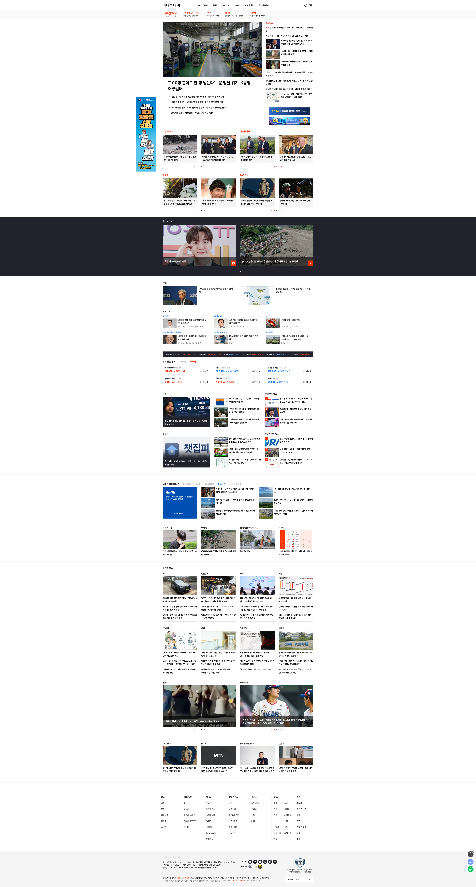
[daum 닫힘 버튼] (473, 859)
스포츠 (243, 682)
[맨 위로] (471, 877)
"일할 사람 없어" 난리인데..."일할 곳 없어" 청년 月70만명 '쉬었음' (197, 102)
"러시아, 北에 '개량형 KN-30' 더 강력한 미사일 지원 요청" (297, 53)
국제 (280, 628)
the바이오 (249, 5)
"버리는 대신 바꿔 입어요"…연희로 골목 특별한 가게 (296, 63)
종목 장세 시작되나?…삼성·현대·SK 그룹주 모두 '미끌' (287, 36)
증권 (215, 5)
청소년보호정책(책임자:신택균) (201, 878)
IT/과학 (166, 628)
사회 (203, 628)
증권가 (163, 827)
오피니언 (167, 311)
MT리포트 (203, 5)
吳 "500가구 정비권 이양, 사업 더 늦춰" (256, 669)
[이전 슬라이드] (195, 167)
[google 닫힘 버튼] (473, 852)
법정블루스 (210, 821)
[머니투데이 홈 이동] (171, 857)
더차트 (282, 527)
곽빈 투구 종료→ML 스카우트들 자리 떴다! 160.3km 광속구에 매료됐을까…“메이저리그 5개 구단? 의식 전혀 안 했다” (274, 721)
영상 (298, 815)
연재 (253, 815)
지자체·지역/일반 (190, 821)
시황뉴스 (164, 803)
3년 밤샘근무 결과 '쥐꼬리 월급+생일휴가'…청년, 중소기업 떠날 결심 (198, 107)
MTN (204, 743)
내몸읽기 (232, 809)
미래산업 (277, 833)
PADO (243, 175)
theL (237, 5)
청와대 (186, 809)
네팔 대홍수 (168, 131)
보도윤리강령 (264, 878)
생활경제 (204, 573)
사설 (165, 282)
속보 (275, 839)
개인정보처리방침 (183, 878)
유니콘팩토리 (265, 5)
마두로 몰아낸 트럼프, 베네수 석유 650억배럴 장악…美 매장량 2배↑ (296, 42)
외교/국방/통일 (189, 815)
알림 (298, 839)
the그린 (232, 833)
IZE (280, 743)
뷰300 (186, 827)
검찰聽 (209, 827)
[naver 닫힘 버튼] (473, 867)
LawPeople (211, 833)
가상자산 (164, 821)
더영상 (204, 527)
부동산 (166, 434)
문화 (286, 821)
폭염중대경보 (245, 551)
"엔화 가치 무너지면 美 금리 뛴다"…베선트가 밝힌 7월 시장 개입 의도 (289, 74)
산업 (164, 573)
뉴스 (230, 803)
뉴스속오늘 (168, 527)
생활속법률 (210, 815)
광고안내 (224, 878)
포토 (298, 821)
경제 (241, 573)
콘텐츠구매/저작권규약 (243, 878)
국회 (185, 803)
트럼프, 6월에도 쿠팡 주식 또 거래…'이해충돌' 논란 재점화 (289, 89)
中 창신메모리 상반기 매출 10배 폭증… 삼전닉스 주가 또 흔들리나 (289, 82)
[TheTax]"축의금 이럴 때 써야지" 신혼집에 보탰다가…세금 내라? (296, 95)
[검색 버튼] (305, 5)
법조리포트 (210, 809)
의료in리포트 (234, 815)
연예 (165, 682)
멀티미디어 (168, 221)
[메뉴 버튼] (310, 5)
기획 (253, 821)
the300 (226, 5)
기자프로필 (301, 827)
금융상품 (164, 815)
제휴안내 (231, 878)
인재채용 (173, 878)
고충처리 (255, 878)
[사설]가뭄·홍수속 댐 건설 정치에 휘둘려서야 (293, 290)
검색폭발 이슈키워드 (249, 527)
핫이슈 (254, 809)
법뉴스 (208, 803)
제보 (298, 833)
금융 (280, 573)
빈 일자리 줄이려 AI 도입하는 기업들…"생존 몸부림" (192, 113)
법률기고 (209, 839)
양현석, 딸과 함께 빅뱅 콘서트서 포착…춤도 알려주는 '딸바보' (192, 721)
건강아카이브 (234, 821)
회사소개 (166, 878)
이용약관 (216, 878)
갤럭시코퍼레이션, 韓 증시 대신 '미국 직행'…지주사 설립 (289, 29)
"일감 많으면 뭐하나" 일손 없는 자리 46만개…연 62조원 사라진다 (197, 97)
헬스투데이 (233, 827)
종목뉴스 (164, 809)
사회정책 (243, 628)
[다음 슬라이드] (204, 167)
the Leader (246, 743)
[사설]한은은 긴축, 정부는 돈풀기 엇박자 (216, 290)
